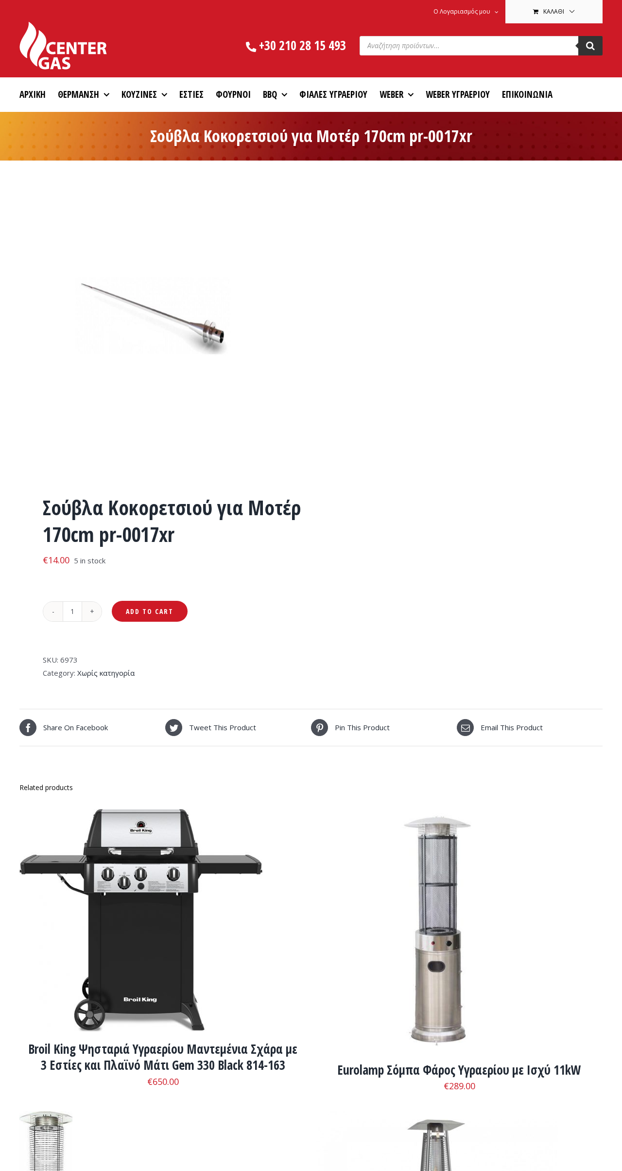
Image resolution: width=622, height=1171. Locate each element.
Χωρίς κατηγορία (106, 673)
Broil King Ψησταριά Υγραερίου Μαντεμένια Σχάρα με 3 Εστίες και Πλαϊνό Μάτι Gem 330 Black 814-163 (162, 1057)
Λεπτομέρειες (170, 922)
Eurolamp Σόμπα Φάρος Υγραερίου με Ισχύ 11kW (459, 1070)
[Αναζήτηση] (590, 45)
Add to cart (149, 611)
